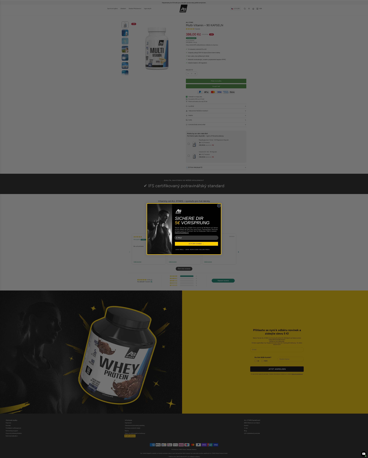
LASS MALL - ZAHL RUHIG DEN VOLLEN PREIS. (192, 249)
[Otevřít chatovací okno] (363, 454)
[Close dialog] (219, 205)
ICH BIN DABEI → (196, 244)
